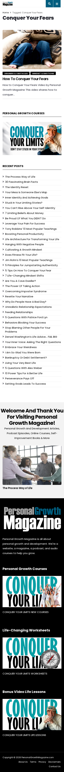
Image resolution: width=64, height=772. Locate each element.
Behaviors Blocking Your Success (25, 322)
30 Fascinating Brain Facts (21, 182)
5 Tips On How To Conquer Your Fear (28, 270)
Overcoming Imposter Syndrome (26, 291)
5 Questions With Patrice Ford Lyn (26, 317)
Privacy (42, 761)
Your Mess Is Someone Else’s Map (26, 192)
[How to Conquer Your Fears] (32, 49)
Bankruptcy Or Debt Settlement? (26, 357)
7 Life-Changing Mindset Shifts (24, 275)
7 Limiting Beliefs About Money (24, 213)
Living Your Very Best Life (20, 363)
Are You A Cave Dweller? (20, 281)
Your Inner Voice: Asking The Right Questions (33, 342)
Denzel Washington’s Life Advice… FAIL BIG (31, 337)
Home (6, 12)
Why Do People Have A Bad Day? (25, 302)
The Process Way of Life (20, 176)
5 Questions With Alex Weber (23, 368)
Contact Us (55, 766)
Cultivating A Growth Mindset (23, 249)
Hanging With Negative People (24, 244)
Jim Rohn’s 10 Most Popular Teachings (29, 260)
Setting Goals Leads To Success (25, 383)
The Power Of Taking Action (22, 286)
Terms (33, 761)
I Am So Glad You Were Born (22, 352)
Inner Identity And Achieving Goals (26, 197)
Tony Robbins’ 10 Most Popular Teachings (31, 229)
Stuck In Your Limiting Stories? (23, 202)
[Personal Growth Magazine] (32, 519)
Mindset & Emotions (43, 73)
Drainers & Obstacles (16, 73)
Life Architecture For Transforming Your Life (32, 239)
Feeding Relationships (19, 312)
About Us (23, 761)
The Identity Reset (17, 187)
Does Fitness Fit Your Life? (21, 255)
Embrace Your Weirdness (21, 347)
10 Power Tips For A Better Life (23, 373)
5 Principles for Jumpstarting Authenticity (31, 265)
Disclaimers (54, 761)
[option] (32, 468)
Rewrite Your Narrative (19, 296)
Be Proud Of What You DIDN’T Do (25, 218)
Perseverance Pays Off (19, 378)
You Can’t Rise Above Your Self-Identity (30, 208)
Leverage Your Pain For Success (25, 223)
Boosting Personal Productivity (24, 234)
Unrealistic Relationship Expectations (28, 307)
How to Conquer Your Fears (25, 78)
